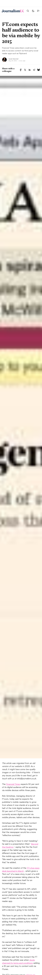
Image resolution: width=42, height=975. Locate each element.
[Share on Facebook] (20, 70)
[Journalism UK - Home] (13, 11)
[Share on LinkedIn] (29, 70)
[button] (28, 11)
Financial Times (13, 784)
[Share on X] (25, 70)
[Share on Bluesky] (38, 70)
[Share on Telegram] (34, 70)
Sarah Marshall (13, 59)
